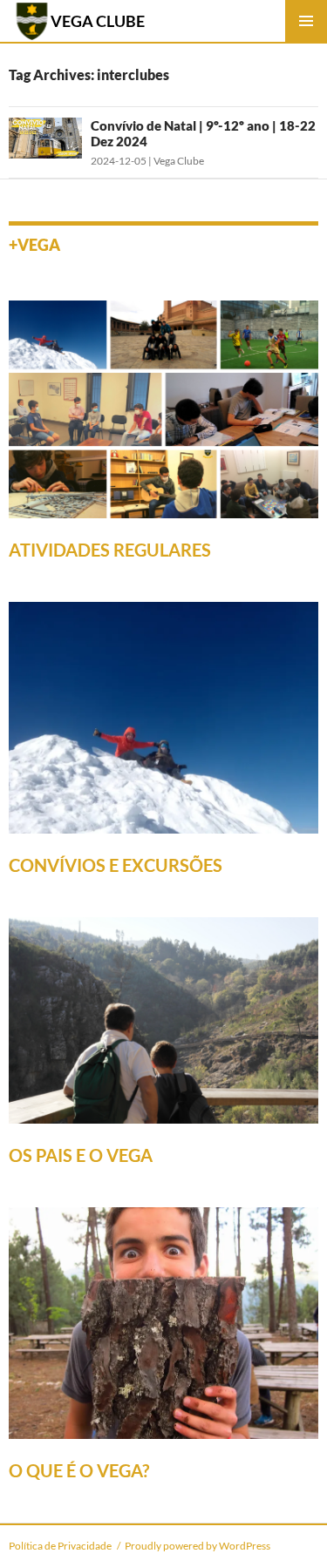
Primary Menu (306, 21)
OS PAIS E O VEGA (81, 1155)
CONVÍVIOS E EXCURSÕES (115, 864)
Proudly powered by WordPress (197, 1545)
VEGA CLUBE (98, 20)
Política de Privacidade (60, 1545)
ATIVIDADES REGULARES (110, 549)
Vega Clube (178, 160)
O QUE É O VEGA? (79, 1470)
